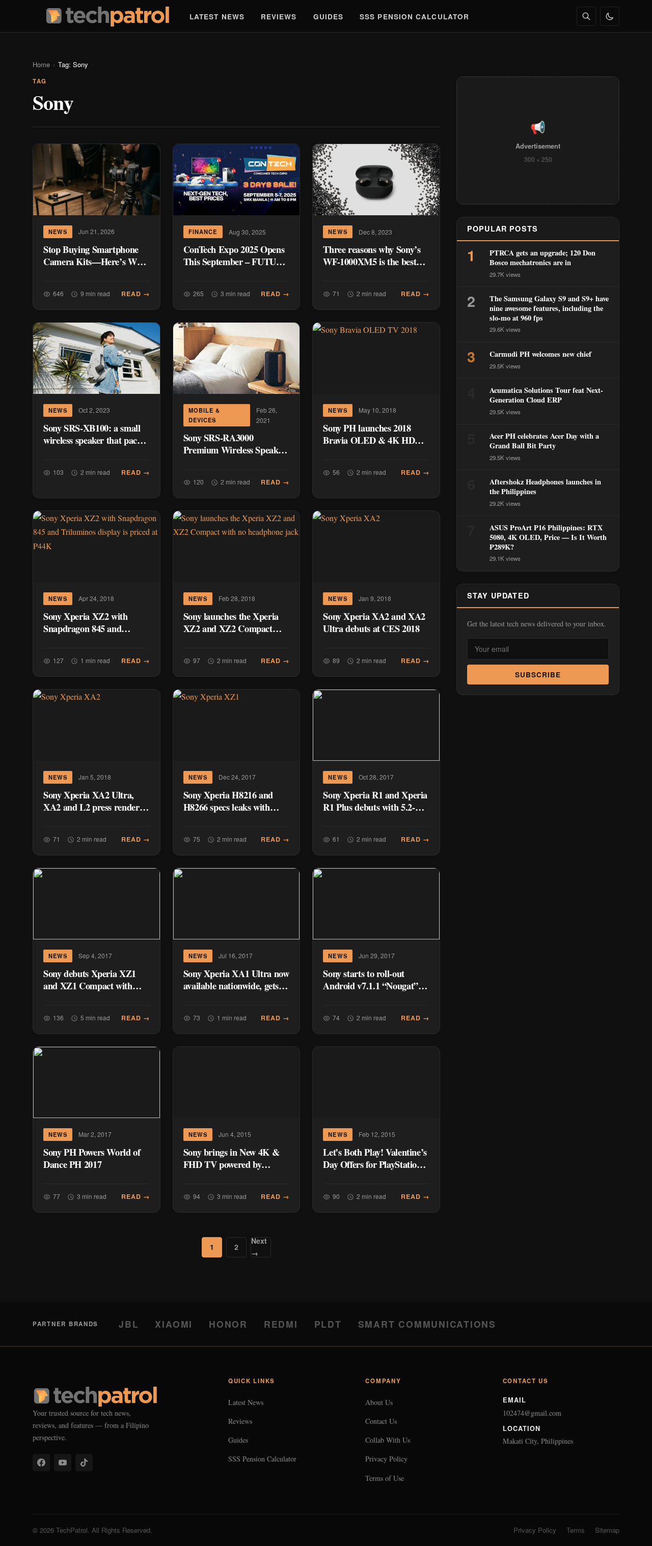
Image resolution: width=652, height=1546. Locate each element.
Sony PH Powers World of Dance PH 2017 (92, 1158)
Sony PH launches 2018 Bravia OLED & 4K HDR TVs (372, 440)
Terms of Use (384, 1478)
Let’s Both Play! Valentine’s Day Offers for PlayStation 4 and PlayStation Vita (375, 1164)
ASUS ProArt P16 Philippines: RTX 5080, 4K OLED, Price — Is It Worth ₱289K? (548, 537)
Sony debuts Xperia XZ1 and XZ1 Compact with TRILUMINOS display (89, 985)
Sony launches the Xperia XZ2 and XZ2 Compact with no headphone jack (231, 628)
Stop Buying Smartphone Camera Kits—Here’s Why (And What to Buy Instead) (94, 261)
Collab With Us (387, 1440)
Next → (259, 1247)
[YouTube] (62, 1462)
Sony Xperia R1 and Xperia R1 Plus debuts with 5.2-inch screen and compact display (375, 813)
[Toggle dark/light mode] (609, 16)
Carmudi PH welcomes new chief (540, 354)
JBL (129, 1324)
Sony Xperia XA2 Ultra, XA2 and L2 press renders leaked (93, 807)
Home (41, 64)
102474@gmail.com (532, 1413)
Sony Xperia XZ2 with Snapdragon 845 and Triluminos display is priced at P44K (95, 634)
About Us (379, 1402)
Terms (575, 1530)
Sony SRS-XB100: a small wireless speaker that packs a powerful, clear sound (94, 440)
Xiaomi (174, 1324)
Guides (328, 16)
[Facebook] (41, 1462)
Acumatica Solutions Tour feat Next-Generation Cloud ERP (546, 395)
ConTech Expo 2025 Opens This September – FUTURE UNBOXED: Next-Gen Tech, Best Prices (236, 267)
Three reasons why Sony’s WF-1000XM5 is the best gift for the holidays (371, 261)
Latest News (216, 16)
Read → (135, 293)
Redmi (281, 1324)
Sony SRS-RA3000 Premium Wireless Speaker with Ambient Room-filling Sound (234, 456)
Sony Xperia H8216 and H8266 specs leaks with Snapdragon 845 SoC (228, 807)
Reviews (279, 16)
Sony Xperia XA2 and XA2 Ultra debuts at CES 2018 (374, 622)
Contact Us (381, 1421)
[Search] (586, 16)
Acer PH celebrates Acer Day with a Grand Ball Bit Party (544, 441)
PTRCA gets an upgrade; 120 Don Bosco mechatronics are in (542, 257)
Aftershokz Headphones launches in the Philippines (545, 486)
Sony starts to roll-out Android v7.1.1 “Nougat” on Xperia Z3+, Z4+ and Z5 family (375, 991)
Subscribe (538, 674)
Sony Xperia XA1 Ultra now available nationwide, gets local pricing (236, 985)
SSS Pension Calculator (414, 16)
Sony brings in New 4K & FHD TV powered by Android (231, 1164)
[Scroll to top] (624, 1526)
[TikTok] (84, 1462)
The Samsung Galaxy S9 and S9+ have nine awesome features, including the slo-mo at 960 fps (549, 308)
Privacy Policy (386, 1459)
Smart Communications (427, 1324)
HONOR (228, 1324)
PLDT (328, 1324)
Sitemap (607, 1530)
